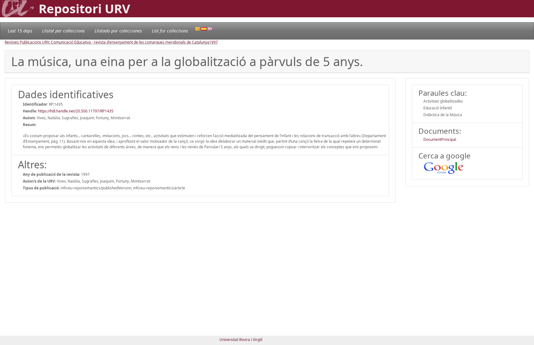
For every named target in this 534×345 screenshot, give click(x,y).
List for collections (170, 31)
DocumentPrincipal (439, 139)
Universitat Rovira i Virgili (240, 339)
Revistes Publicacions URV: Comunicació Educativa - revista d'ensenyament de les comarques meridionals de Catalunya (107, 42)
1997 (213, 42)
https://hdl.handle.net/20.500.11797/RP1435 (75, 111)
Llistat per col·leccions (63, 31)
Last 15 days (20, 31)
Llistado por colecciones (118, 31)
